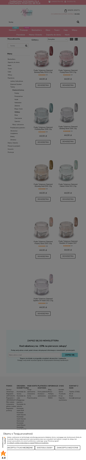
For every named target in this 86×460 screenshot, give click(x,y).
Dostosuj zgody (45, 448)
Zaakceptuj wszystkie (67, 448)
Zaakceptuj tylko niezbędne (19, 448)
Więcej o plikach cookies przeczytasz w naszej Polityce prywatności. (26, 443)
